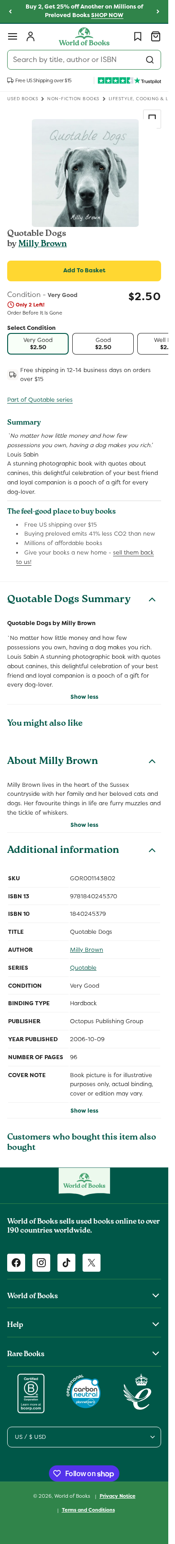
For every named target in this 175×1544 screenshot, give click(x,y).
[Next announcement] (158, 12)
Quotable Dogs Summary (69, 600)
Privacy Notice (118, 1496)
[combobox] (84, 60)
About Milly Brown (52, 762)
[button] (12, 36)
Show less (84, 696)
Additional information (63, 851)
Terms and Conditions (88, 1510)
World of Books (73, 1496)
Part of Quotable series (40, 399)
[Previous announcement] (10, 12)
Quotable (83, 967)
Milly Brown (42, 244)
